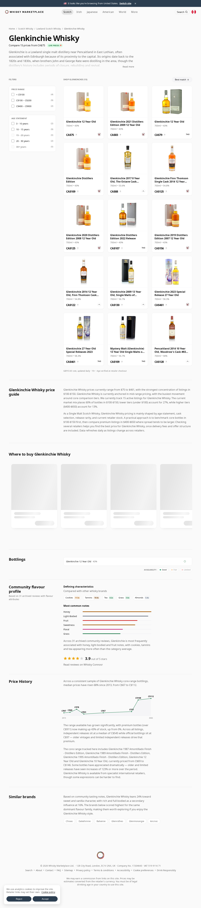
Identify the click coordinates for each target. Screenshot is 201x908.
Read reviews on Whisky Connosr (83, 664)
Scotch (67, 12)
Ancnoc (154, 821)
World (122, 12)
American (108, 12)
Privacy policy (83, 870)
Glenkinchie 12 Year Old (78, 561)
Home (12, 28)
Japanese (92, 12)
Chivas (69, 821)
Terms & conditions (104, 870)
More (134, 12)
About (39, 870)
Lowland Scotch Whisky (48, 28)
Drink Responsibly (166, 870)
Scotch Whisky (25, 28)
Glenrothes (117, 821)
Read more (128, 66)
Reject (19, 899)
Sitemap (68, 870)
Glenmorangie (136, 821)
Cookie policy (48, 892)
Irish (79, 12)
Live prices (54, 45)
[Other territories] (194, 12)
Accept (45, 899)
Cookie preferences (143, 870)
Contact (49, 870)
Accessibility (123, 870)
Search (29, 870)
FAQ (59, 870)
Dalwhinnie (85, 821)
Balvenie (101, 821)
